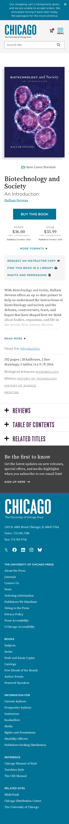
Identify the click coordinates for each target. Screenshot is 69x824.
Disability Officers (16, 739)
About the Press (14, 571)
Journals (10, 577)
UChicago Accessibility (19, 627)
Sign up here (17, 481)
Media (8, 726)
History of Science (20, 385)
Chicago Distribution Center (22, 801)
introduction (30, 348)
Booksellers (12, 720)
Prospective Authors (17, 707)
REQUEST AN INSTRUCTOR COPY (33, 260)
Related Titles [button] (29, 439)
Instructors (11, 714)
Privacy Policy (13, 614)
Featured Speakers (16, 683)
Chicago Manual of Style (20, 763)
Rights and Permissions (29, 275)
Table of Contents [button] (33, 425)
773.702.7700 (21, 533)
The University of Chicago (21, 807)
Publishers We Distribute (20, 602)
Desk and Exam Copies (19, 658)
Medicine (11, 392)
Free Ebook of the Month (21, 670)
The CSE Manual (15, 776)
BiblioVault (11, 795)
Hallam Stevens (16, 200)
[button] (34, 249)
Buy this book (38, 214)
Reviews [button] (22, 411)
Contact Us (11, 583)
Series (8, 652)
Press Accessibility (16, 620)
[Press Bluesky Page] (40, 550)
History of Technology (37, 378)
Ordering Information (19, 595)
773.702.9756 (18, 539)
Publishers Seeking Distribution (25, 745)
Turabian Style (14, 770)
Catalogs (10, 664)
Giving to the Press (16, 608)
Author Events (13, 676)
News (8, 589)
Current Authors (15, 701)
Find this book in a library (32, 268)
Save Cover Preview (41, 167)
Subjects (9, 645)
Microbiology (47, 372)
